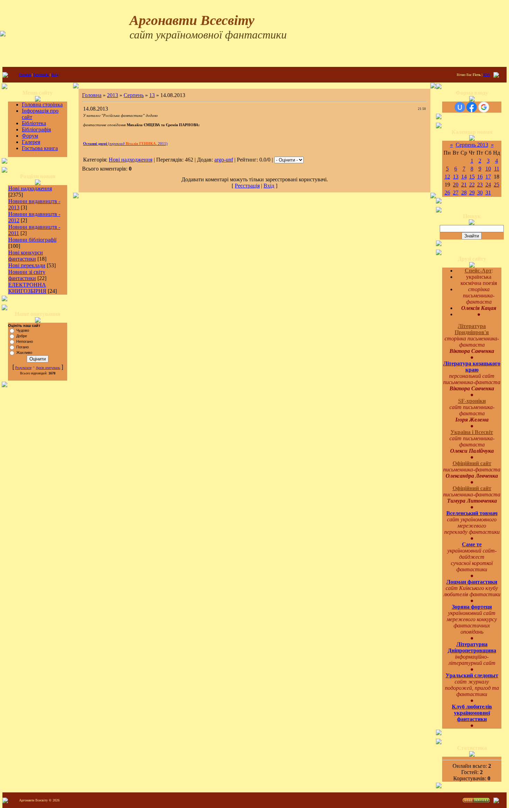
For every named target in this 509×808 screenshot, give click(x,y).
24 (488, 185)
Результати (23, 368)
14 (464, 177)
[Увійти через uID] (460, 107)
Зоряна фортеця (472, 607)
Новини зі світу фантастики (26, 275)
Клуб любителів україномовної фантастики (472, 713)
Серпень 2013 (472, 145)
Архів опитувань (48, 368)
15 (472, 177)
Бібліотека (34, 123)
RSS (486, 75)
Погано (22, 347)
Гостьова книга (40, 148)
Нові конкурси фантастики (25, 256)
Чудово (22, 330)
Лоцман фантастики (471, 582)
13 (152, 95)
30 (480, 193)
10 (488, 169)
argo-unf (223, 160)
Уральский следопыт (472, 675)
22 (472, 185)
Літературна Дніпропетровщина (472, 647)
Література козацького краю (471, 366)
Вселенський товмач (472, 513)
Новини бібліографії (32, 240)
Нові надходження (30, 188)
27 (455, 193)
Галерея (31, 142)
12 (447, 177)
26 (447, 193)
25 (496, 185)
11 (496, 169)
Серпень (134, 95)
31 (488, 193)
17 (488, 177)
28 (464, 193)
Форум (30, 136)
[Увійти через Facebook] (471, 107)
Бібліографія (36, 129)
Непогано (24, 341)
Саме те (472, 544)
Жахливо (24, 352)
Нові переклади (26, 265)
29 (472, 193)
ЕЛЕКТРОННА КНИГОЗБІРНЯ (27, 288)
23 (480, 185)
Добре (21, 336)
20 (455, 185)
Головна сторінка (42, 104)
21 (464, 185)
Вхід (55, 75)
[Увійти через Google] (483, 107)
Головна (25, 75)
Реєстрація (41, 75)
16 (480, 177)
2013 (112, 95)
